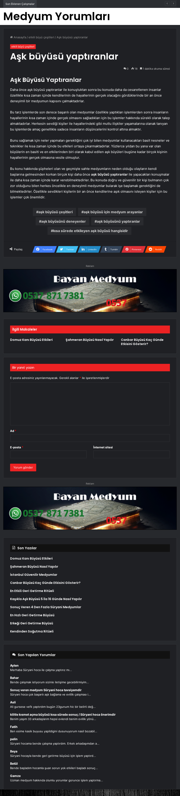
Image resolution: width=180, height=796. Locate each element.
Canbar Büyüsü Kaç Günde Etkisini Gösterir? (69, 3)
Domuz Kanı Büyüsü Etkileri (31, 340)
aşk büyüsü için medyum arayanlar (113, 212)
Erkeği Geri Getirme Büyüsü (31, 623)
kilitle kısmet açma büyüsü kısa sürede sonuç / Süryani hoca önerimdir (63, 714)
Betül (14, 763)
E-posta (16, 447)
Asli (13, 702)
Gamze (15, 776)
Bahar (14, 678)
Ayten (14, 665)
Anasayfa (19, 37)
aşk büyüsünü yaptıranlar (118, 221)
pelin (14, 739)
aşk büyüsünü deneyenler (63, 221)
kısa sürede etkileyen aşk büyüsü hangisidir (90, 231)
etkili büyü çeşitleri (41, 37)
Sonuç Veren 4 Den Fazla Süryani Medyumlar (45, 607)
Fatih (14, 727)
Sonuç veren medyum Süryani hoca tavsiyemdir (46, 690)
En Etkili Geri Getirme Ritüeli (32, 591)
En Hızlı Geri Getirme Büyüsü (32, 615)
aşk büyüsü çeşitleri (55, 212)
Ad (13, 431)
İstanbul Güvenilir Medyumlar (33, 574)
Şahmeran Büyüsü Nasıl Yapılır (90, 340)
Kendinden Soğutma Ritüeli (32, 631)
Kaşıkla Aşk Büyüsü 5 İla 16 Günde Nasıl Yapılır (46, 599)
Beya (13, 751)
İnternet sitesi (103, 447)
